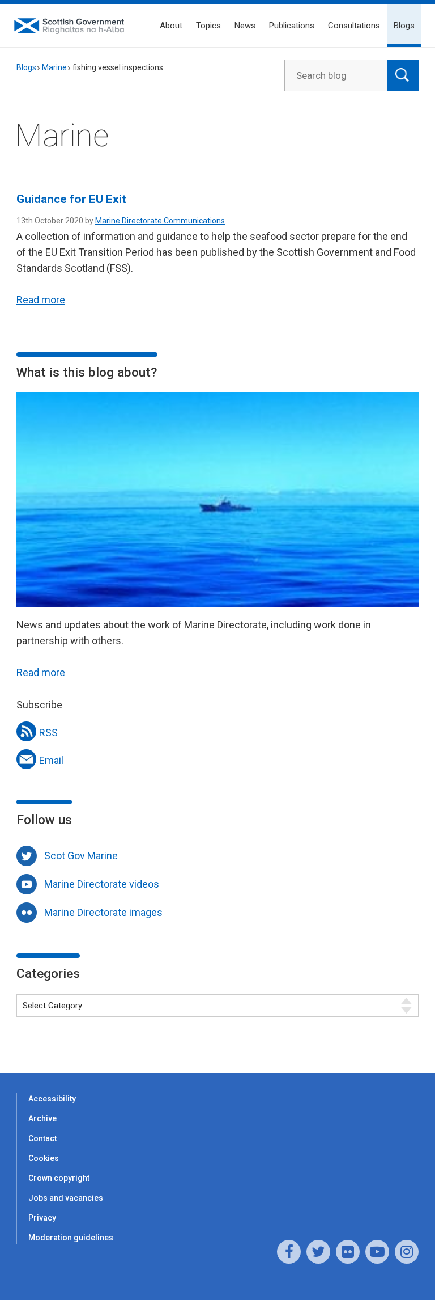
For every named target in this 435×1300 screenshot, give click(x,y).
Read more (40, 300)
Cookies (43, 1158)
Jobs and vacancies (65, 1197)
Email (51, 760)
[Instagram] (407, 1252)
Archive (42, 1118)
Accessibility (52, 1098)
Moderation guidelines (70, 1237)
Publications (291, 25)
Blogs (404, 25)
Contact (42, 1138)
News (244, 25)
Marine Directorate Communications (160, 220)
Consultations (354, 25)
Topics (208, 25)
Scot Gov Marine (81, 856)
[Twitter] (318, 1252)
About (171, 25)
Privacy (42, 1217)
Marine (54, 67)
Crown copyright (58, 1178)
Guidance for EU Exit (71, 199)
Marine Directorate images (103, 912)
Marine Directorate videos (101, 884)
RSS (48, 732)
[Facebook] (289, 1252)
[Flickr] (348, 1252)
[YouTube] (377, 1252)
